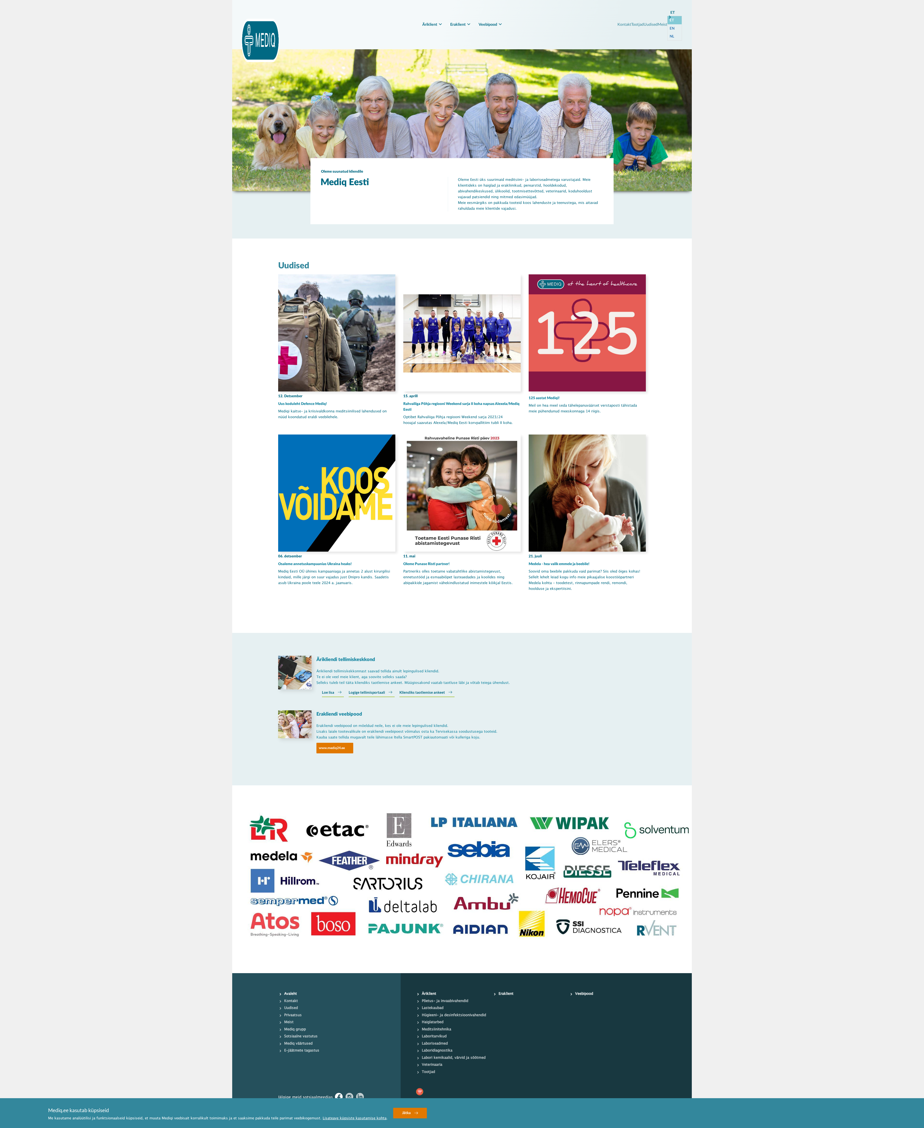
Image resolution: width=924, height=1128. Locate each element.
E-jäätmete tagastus (301, 1050)
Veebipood (488, 24)
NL (672, 36)
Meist (662, 24)
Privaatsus (293, 1015)
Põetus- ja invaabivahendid (445, 1001)
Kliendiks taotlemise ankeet (422, 692)
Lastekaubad (432, 1008)
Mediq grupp (295, 1029)
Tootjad (637, 24)
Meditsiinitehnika (436, 1029)
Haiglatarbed (432, 1022)
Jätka (406, 1113)
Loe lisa (328, 692)
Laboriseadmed (435, 1043)
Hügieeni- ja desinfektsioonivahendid (454, 1015)
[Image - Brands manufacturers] (462, 879)
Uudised (651, 24)
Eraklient (458, 24)
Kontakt (624, 24)
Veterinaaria (432, 1064)
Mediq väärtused (298, 1043)
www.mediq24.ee (332, 748)
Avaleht (290, 994)
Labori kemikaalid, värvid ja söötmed (454, 1057)
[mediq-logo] (260, 40)
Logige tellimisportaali (367, 692)
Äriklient (429, 24)
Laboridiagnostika (437, 1050)
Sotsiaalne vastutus (301, 1036)
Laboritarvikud (434, 1036)
